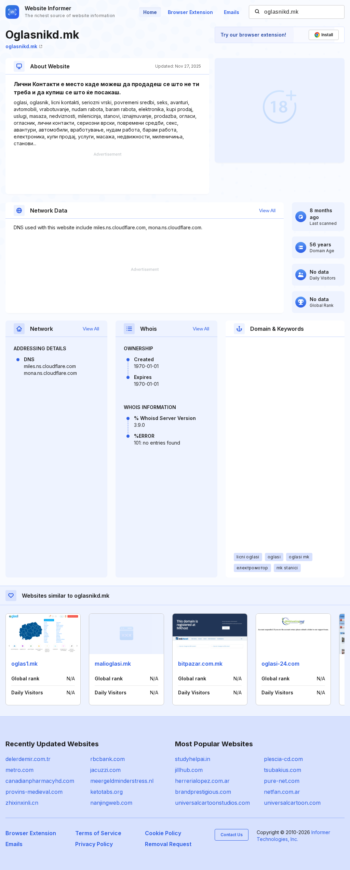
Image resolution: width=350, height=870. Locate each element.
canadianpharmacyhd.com (39, 780)
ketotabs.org (106, 791)
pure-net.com (281, 780)
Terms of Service (98, 833)
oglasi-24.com (280, 663)
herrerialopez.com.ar (202, 780)
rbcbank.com (107, 759)
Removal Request (168, 844)
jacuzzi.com (105, 769)
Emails (231, 12)
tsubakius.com (282, 769)
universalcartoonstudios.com (212, 802)
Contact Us (231, 834)
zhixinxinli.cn (21, 802)
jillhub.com (189, 769)
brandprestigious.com (203, 791)
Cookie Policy (163, 833)
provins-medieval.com (34, 791)
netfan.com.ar (282, 791)
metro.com (19, 769)
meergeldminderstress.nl (121, 780)
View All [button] (267, 210)
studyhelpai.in (192, 759)
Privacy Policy (94, 844)
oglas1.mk (24, 663)
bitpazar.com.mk (200, 663)
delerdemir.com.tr (28, 759)
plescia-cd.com (283, 759)
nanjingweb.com (111, 802)
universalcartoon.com (292, 802)
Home (150, 12)
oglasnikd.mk (21, 46)
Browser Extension (190, 12)
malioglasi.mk (113, 663)
